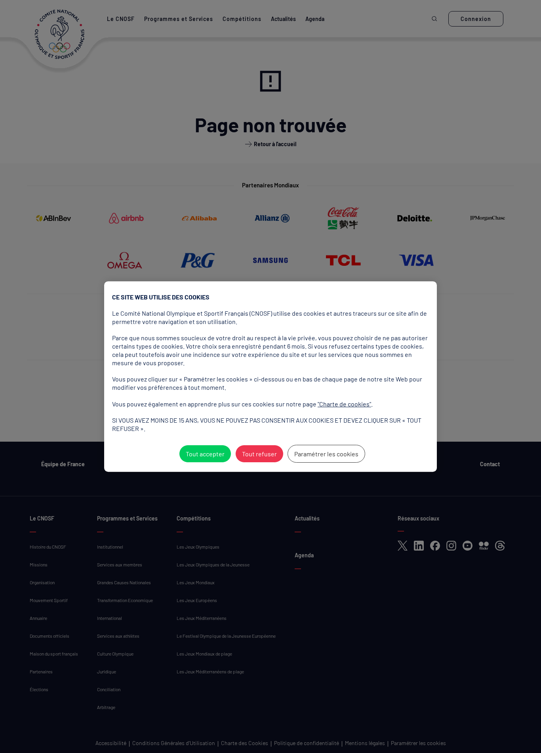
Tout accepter (205, 454)
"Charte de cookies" (344, 404)
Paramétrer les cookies (326, 454)
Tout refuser (259, 454)
